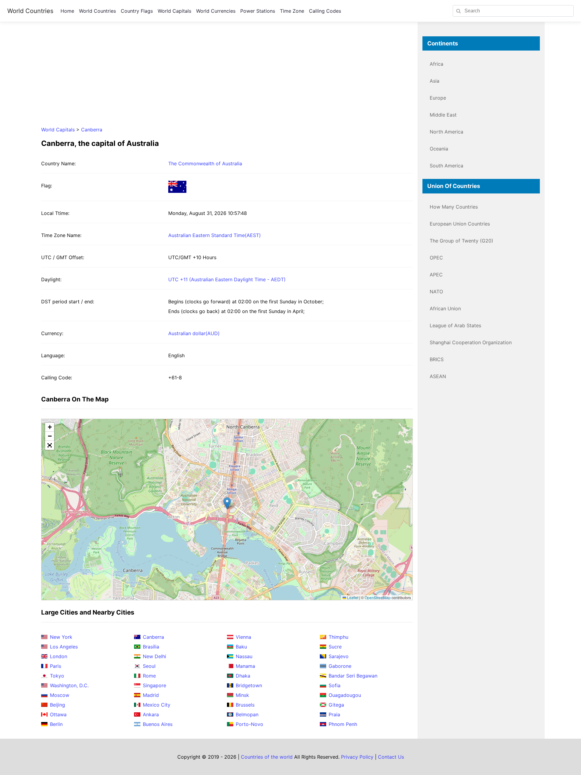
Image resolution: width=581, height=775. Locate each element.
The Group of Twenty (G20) (461, 241)
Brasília (151, 647)
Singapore (154, 685)
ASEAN (438, 376)
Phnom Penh (343, 724)
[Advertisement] (227, 78)
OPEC (436, 258)
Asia (434, 81)
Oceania (439, 149)
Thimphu (338, 637)
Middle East (443, 115)
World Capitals (174, 11)
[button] (227, 503)
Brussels (245, 705)
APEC (436, 275)
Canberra (91, 130)
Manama (245, 666)
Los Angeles (64, 647)
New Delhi (154, 656)
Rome (149, 676)
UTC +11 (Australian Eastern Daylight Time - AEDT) (227, 279)
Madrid (151, 695)
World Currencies (215, 11)
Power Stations (257, 11)
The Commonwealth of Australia (205, 163)
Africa (436, 64)
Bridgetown (249, 685)
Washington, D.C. (69, 685)
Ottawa (58, 714)
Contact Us (391, 757)
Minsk (242, 695)
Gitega (336, 705)
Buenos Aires (157, 724)
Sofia (334, 685)
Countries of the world (267, 757)
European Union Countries (460, 224)
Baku (241, 647)
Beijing (57, 705)
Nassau (244, 656)
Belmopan (247, 714)
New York (61, 637)
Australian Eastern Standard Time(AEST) (214, 235)
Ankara (151, 714)
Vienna (243, 637)
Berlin (56, 724)
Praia (334, 714)
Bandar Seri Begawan (353, 676)
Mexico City (156, 705)
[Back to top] (564, 758)
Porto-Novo (249, 724)
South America (446, 166)
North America (446, 132)
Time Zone (292, 11)
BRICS (437, 359)
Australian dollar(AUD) (194, 333)
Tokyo (57, 676)
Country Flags (137, 11)
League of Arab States (455, 325)
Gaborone (340, 666)
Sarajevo (339, 656)
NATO (436, 292)
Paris (55, 666)
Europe (438, 98)
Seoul (149, 666)
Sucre (335, 647)
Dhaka (243, 676)
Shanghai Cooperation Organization (471, 342)
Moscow (59, 695)
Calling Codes (325, 11)
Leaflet (352, 597)
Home (67, 11)
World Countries (30, 11)
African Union (445, 308)
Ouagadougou (345, 695)
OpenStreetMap (378, 597)
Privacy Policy (357, 757)
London (58, 656)
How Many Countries (454, 207)
